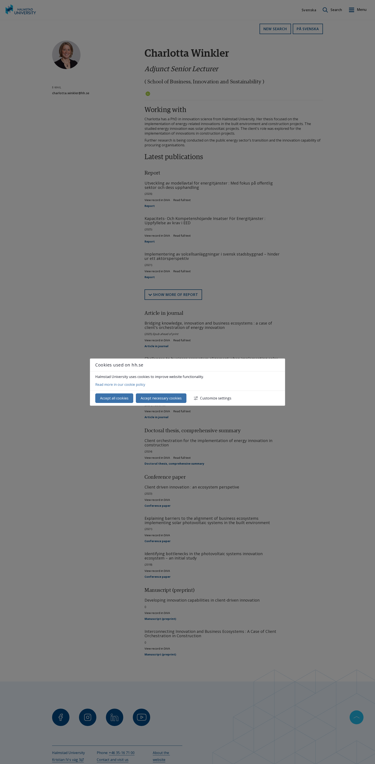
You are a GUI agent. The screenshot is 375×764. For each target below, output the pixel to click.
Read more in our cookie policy (120, 384)
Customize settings (215, 398)
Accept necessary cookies (161, 398)
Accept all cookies (114, 398)
